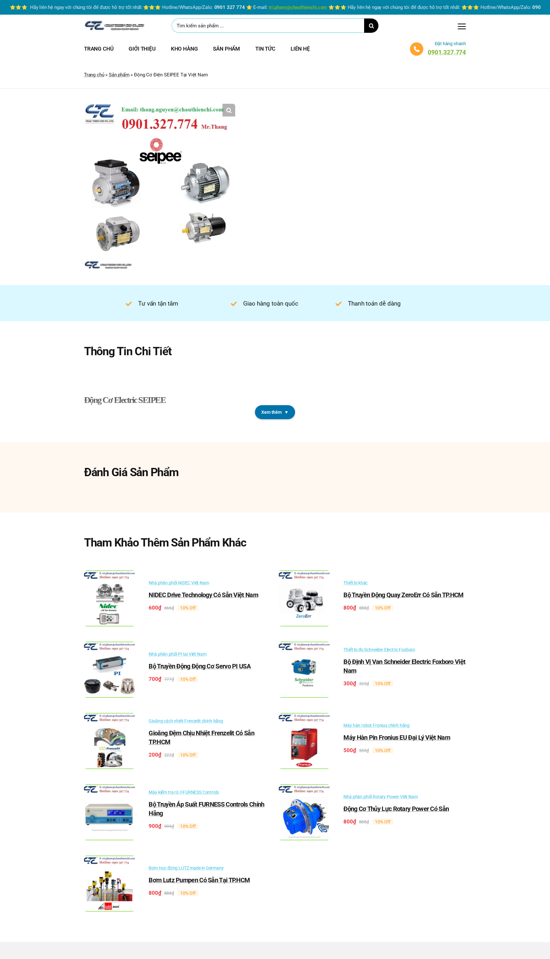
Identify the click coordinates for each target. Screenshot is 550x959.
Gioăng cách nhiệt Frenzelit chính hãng (186, 720)
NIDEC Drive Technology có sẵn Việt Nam (203, 595)
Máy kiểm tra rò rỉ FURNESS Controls (184, 792)
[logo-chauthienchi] (114, 22)
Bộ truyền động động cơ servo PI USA (199, 666)
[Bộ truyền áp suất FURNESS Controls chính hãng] (109, 789)
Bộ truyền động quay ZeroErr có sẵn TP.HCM (403, 595)
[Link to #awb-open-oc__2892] (462, 26)
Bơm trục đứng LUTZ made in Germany (186, 868)
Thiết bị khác (355, 582)
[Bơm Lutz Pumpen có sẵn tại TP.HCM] (109, 860)
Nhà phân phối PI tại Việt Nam (177, 654)
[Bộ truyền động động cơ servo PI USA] (109, 646)
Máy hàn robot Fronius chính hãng (376, 725)
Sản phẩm (119, 75)
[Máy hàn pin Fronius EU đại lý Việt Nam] (304, 717)
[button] (228, 110)
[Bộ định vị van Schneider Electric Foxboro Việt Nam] (304, 646)
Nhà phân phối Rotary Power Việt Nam (380, 796)
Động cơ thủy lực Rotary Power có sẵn (396, 809)
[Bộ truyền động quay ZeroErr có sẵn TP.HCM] (304, 575)
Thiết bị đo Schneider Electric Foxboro (379, 649)
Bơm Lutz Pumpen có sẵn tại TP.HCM (199, 880)
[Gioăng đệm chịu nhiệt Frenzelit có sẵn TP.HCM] (109, 717)
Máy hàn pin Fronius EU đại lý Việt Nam (396, 737)
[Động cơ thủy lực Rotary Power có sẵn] (304, 789)
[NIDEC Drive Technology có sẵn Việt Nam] (109, 575)
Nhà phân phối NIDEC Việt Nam (179, 582)
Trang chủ (94, 75)
